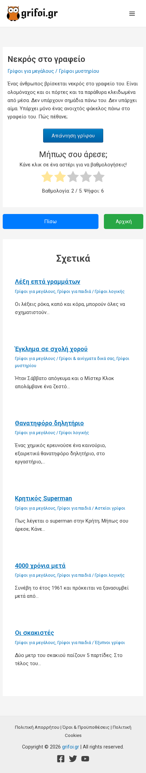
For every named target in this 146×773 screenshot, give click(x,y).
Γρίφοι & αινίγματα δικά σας (86, 358)
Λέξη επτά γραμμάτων (47, 281)
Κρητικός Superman (43, 498)
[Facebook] (61, 759)
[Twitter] (73, 759)
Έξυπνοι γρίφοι (110, 642)
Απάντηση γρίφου (73, 135)
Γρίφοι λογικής (110, 291)
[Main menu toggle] (132, 13)
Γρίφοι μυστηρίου (79, 71)
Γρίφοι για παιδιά (74, 291)
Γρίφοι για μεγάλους (30, 71)
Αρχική (124, 221)
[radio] (47, 178)
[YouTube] (85, 759)
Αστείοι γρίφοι (110, 508)
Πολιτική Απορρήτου (37, 727)
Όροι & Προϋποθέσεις (86, 727)
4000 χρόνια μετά (40, 565)
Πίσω (50, 221)
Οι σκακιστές (34, 632)
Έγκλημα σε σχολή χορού (51, 348)
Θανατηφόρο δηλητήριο (49, 423)
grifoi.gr (70, 747)
